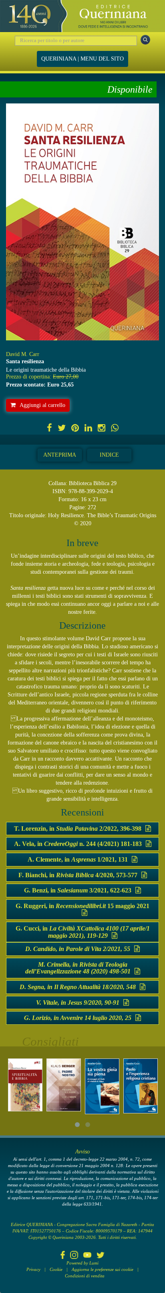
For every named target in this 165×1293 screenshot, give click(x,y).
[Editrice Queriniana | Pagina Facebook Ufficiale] (62, 1256)
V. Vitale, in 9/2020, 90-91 (77, 1002)
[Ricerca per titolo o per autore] (145, 40)
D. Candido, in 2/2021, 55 (77, 948)
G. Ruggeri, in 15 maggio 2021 (82, 905)
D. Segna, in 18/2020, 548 (78, 986)
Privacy (33, 1269)
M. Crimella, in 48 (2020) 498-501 (78, 968)
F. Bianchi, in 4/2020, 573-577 (77, 875)
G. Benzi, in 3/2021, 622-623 (77, 890)
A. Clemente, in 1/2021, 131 (78, 859)
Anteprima (59, 455)
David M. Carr (22, 354)
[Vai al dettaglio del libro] (25, 1084)
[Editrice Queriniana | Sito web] (82, 16)
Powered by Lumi (82, 1263)
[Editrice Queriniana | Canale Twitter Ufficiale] (101, 1256)
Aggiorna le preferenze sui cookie (102, 1269)
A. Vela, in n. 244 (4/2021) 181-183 (78, 843)
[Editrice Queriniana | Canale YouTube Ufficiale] (87, 1256)
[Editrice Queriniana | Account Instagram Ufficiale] (74, 1256)
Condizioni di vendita (85, 1275)
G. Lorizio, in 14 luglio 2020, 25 (77, 1017)
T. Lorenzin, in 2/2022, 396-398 (77, 828)
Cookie (56, 1269)
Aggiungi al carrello (42, 405)
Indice (109, 455)
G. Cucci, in (83, 932)
